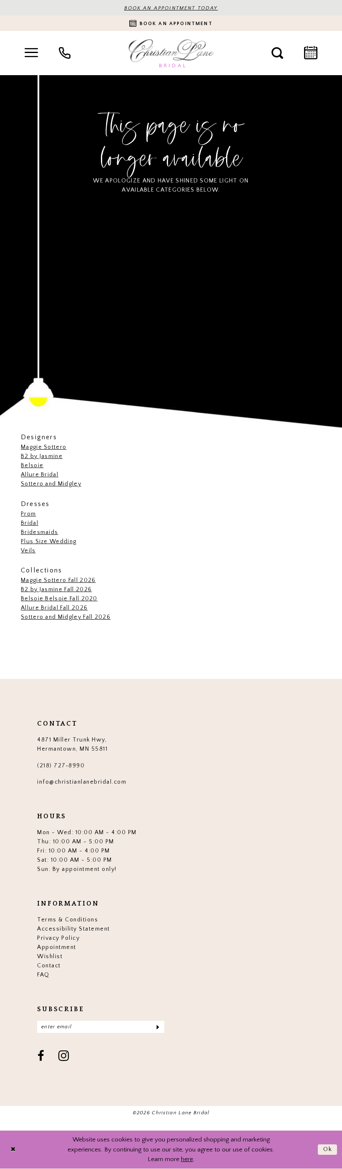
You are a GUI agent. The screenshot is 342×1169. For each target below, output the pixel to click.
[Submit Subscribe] (157, 1027)
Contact (49, 965)
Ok (328, 1149)
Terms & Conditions (67, 919)
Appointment (56, 947)
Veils (28, 550)
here (187, 1159)
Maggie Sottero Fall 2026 (58, 580)
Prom (28, 514)
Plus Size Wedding (48, 541)
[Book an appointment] (311, 53)
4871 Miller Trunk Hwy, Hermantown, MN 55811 (72, 744)
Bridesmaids (39, 532)
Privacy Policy (58, 938)
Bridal (29, 523)
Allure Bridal (39, 474)
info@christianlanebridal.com (81, 782)
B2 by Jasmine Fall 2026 (56, 589)
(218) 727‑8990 (61, 765)
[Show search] (277, 53)
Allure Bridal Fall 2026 (54, 608)
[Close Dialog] (13, 1149)
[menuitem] (31, 53)
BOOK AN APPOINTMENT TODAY (171, 8)
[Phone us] (64, 53)
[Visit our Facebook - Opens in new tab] (41, 1057)
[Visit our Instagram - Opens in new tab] (64, 1057)
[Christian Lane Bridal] (171, 53)
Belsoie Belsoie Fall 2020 (59, 598)
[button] (31, 53)
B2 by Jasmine (42, 456)
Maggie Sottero (43, 447)
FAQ (43, 975)
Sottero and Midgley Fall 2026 (66, 617)
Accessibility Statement (73, 929)
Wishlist (50, 956)
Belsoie (32, 465)
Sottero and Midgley (51, 484)
